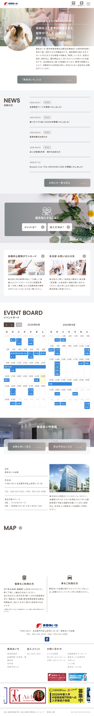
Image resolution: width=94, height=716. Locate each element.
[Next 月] (11, 324)
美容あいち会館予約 (76, 657)
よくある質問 (52, 653)
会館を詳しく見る (22, 446)
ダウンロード (73, 5)
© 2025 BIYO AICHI (80, 712)
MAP (10, 528)
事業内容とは (13, 666)
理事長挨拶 (12, 653)
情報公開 (51, 712)
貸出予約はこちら (62, 446)
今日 (19, 324)
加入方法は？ (57, 227)
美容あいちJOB (75, 666)
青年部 (10, 663)
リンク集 (71, 663)
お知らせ (71, 660)
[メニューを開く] (88, 4)
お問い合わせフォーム (56, 660)
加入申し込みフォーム (56, 657)
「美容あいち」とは (31, 79)
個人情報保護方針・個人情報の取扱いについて (24, 712)
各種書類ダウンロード (77, 653)
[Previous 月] (6, 324)
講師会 (10, 660)
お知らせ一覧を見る (59, 182)
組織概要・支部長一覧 (16, 657)
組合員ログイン (81, 5)
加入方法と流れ (34, 653)
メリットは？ (30, 227)
